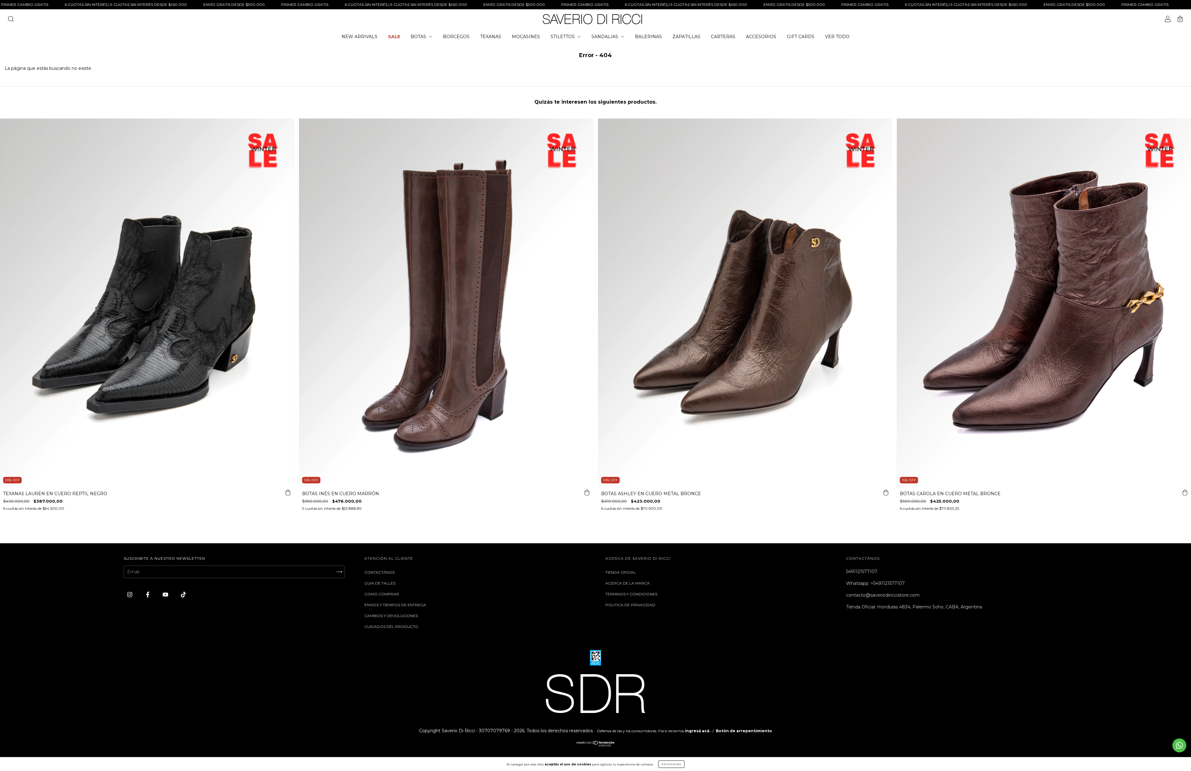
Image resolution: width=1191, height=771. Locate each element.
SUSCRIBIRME (595, 127)
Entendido (671, 764)
